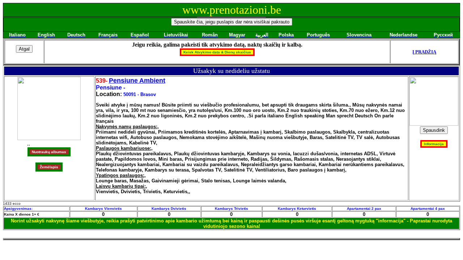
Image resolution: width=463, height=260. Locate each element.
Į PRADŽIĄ (424, 52)
